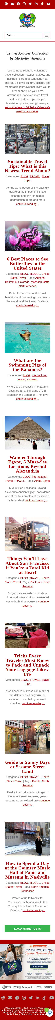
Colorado (23, 282)
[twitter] (31, 998)
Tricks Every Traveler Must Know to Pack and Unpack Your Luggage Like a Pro (28, 665)
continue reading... (27, 204)
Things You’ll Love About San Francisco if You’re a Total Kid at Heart (28, 565)
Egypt (46, 480)
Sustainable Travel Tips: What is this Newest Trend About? (27, 166)
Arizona (40, 277)
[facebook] (17, 998)
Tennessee (27, 890)
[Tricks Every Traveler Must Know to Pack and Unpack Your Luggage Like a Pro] (27, 635)
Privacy (16, 1014)
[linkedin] (37, 998)
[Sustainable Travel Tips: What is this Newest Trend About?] (27, 139)
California (11, 282)
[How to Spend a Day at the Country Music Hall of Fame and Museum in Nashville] (27, 839)
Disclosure (33, 1014)
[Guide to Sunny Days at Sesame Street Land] (27, 737)
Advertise (44, 1014)
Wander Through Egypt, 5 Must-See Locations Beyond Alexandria (27, 464)
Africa (37, 480)
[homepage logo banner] (27, 985)
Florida (36, 781)
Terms (24, 1014)
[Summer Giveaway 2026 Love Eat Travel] (27, 945)
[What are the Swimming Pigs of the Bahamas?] (27, 337)
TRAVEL (35, 176)
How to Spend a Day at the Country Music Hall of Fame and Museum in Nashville (27, 870)
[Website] (3, 998)
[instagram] (24, 998)
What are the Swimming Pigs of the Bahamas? (27, 365)
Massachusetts (40, 282)
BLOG (24, 176)
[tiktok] (44, 998)
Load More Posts (27, 928)
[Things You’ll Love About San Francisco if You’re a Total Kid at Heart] (27, 534)
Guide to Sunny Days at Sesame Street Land (27, 767)
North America (27, 286)
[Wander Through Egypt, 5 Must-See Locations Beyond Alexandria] (27, 432)
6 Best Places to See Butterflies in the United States (27, 263)
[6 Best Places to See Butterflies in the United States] (27, 236)
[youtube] (51, 998)
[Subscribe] (10, 998)
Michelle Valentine (38, 1008)
